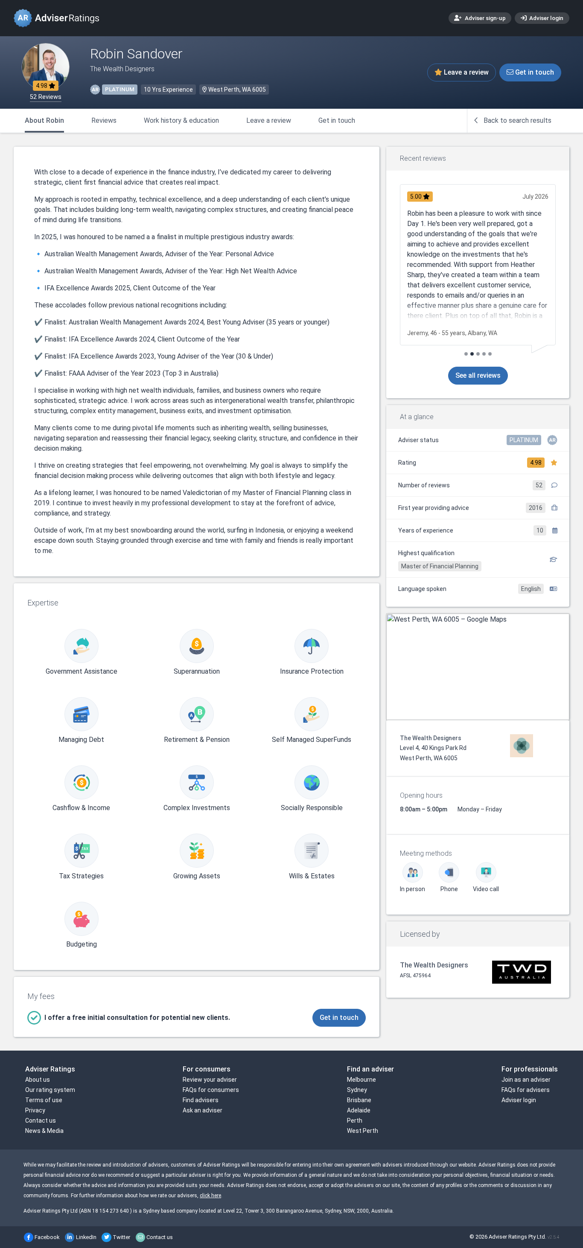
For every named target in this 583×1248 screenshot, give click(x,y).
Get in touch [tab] (336, 120)
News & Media (44, 1130)
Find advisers (201, 1100)
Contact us (40, 1120)
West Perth (362, 1130)
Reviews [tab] (104, 120)
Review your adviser (210, 1079)
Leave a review (465, 72)
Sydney (357, 1089)
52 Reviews (45, 97)
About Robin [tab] (44, 120)
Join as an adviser (526, 1079)
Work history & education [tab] (181, 120)
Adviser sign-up (484, 17)
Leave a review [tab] (268, 120)
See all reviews (478, 375)
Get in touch (533, 72)
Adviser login (545, 17)
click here (210, 1196)
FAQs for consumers (211, 1089)
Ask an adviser (202, 1110)
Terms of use (43, 1100)
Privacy (35, 1110)
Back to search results (516, 120)
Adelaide (358, 1110)
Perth (354, 1120)
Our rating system (50, 1089)
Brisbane (359, 1100)
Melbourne (361, 1079)
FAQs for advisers (525, 1089)
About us (37, 1079)
